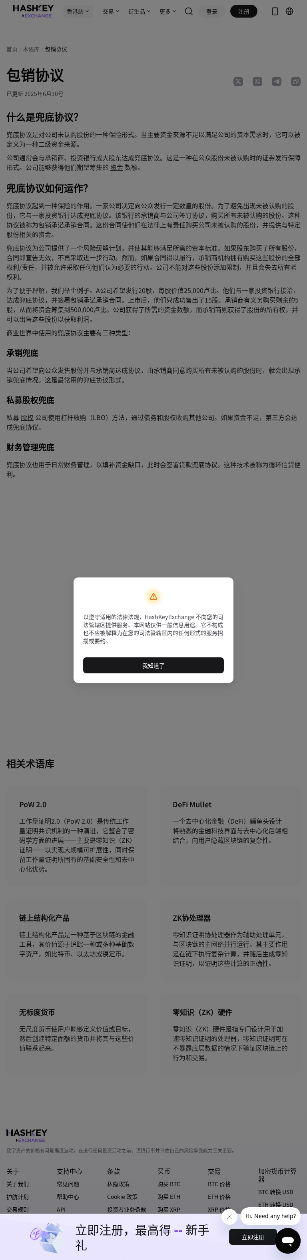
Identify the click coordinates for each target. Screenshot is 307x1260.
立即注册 (253, 1237)
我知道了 (153, 665)
